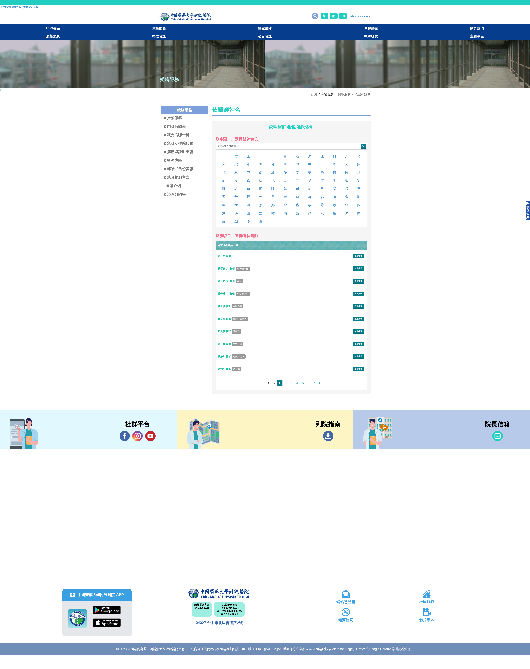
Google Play (107, 612)
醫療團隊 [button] (265, 28)
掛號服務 (344, 94)
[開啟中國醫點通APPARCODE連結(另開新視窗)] (77, 618)
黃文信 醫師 (229, 331)
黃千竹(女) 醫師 (230, 281)
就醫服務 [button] (159, 28)
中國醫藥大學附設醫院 (218, 593)
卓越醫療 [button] (371, 28)
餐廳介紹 (173, 186)
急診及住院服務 (180, 143)
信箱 (497, 436)
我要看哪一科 (178, 135)
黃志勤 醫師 (231, 356)
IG (137, 436)
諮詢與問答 (176, 194)
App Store (107, 624)
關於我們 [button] (477, 28)
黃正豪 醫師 (230, 344)
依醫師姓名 (363, 94)
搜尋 (315, 16)
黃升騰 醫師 (230, 306)
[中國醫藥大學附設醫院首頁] (185, 17)
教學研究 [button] (371, 36)
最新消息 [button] (53, 36)
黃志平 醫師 (229, 369)
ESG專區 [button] (53, 28)
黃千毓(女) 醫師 (233, 293)
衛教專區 (174, 160)
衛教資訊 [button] (159, 36)
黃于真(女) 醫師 (233, 268)
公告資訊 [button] (265, 36)
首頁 (314, 94)
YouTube (150, 436)
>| (320, 383)
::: (3, 2)
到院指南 (328, 436)
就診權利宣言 (178, 177)
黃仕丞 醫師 (225, 256)
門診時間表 (176, 126)
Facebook (125, 436)
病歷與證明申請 (180, 152)
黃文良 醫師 (232, 318)
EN (343, 16)
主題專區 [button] (477, 36)
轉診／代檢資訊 (180, 169)
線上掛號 (358, 256)
